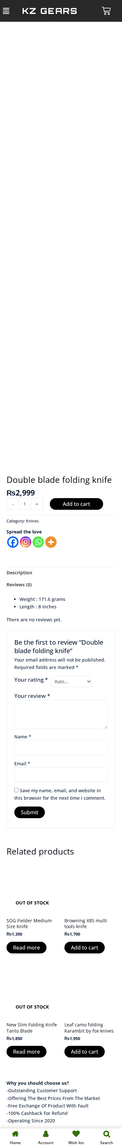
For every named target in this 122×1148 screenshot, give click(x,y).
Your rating (31, 679)
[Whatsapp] (38, 542)
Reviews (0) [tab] (19, 584)
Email (22, 763)
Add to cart (76, 504)
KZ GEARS (50, 11)
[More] (51, 542)
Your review (32, 696)
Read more (26, 947)
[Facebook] (13, 542)
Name (22, 737)
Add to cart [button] (84, 947)
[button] (6, 11)
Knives (32, 521)
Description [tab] (19, 572)
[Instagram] (25, 542)
